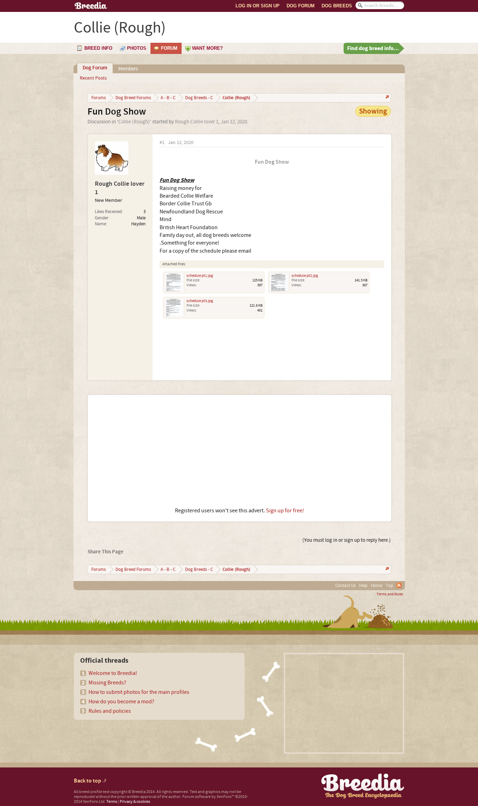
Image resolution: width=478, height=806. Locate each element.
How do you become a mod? (121, 701)
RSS (398, 585)
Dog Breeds (337, 5)
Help (363, 585)
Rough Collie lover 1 (196, 121)
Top (389, 585)
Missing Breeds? (107, 682)
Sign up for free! (285, 510)
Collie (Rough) (134, 121)
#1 (162, 143)
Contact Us (345, 585)
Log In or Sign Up (258, 5)
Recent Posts (93, 78)
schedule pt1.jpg (200, 275)
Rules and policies (110, 711)
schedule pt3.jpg (200, 301)
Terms (111, 801)
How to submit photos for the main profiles (139, 692)
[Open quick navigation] (386, 97)
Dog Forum (301, 5)
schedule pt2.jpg (304, 275)
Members (128, 69)
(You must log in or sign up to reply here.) (346, 540)
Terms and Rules (390, 594)
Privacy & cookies (135, 801)
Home (376, 585)
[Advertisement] (239, 451)
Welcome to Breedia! (113, 673)
